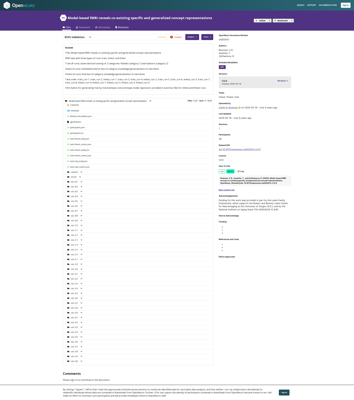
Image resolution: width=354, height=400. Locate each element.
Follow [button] (264, 20)
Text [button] (222, 171)
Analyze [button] (191, 37)
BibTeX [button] (230, 171)
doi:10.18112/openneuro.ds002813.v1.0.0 (240, 149)
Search (300, 5)
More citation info (227, 190)
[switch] (123, 37)
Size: (201, 100)
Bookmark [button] (285, 20)
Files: (190, 100)
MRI (222, 67)
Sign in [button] (346, 5)
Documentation (328, 5)
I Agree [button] (284, 392)
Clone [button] (206, 37)
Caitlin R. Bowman (228, 107)
